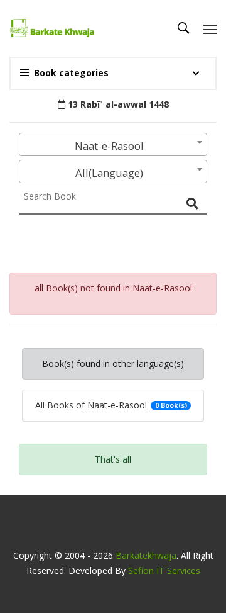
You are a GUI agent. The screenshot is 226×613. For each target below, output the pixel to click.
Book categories (71, 73)
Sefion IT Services (164, 570)
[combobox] (113, 144)
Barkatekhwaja (146, 555)
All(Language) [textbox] (109, 173)
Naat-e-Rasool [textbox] (109, 145)
